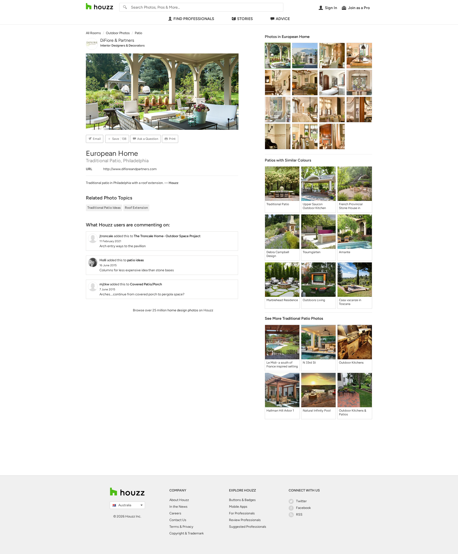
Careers (175, 513)
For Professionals (242, 513)
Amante (344, 252)
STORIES (245, 18)
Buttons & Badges (242, 500)
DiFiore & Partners (117, 40)
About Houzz (179, 500)
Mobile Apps (238, 507)
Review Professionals (245, 520)
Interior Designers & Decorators (122, 45)
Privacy (187, 527)
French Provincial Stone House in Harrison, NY (351, 206)
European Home (296, 36)
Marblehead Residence (282, 300)
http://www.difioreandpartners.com (130, 169)
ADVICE (283, 18)
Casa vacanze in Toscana (350, 302)
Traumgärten (311, 252)
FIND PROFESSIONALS (193, 18)
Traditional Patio (277, 204)
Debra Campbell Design (277, 254)
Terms (174, 527)
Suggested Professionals (247, 527)
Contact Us (177, 520)
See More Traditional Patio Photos (294, 318)
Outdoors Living (314, 300)
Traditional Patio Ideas (104, 208)
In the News (178, 507)
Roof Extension (136, 208)
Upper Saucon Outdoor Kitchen (314, 206)
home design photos (182, 310)
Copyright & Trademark (186, 533)
